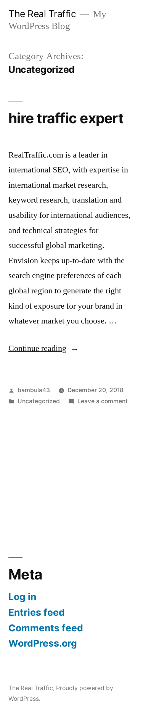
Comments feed (45, 628)
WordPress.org (42, 643)
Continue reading (43, 348)
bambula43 (34, 390)
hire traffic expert (65, 118)
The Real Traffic (42, 13)
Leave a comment (102, 401)
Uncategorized (39, 401)
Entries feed (36, 612)
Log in (22, 596)
